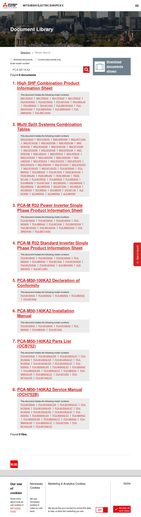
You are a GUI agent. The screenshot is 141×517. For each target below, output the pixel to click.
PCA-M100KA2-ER (47, 356)
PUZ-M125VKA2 (28, 265)
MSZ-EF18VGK (76, 146)
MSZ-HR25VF (39, 153)
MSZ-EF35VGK (66, 150)
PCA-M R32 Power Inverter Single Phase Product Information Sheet (50, 207)
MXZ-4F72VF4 (61, 164)
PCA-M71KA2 (62, 101)
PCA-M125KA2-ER (42, 359)
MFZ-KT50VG (43, 139)
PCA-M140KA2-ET (63, 363)
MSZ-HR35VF (56, 153)
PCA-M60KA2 (38, 171)
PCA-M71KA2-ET (44, 377)
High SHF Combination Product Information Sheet (48, 85)
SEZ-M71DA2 (59, 186)
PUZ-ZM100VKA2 (64, 105)
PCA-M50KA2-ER (31, 370)
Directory (25, 52)
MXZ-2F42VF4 (57, 161)
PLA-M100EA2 (39, 179)
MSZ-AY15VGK (30, 142)
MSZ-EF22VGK (30, 150)
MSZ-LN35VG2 (63, 157)
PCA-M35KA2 (44, 295)
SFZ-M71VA (70, 190)
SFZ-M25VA (75, 186)
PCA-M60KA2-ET (44, 374)
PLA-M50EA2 (72, 179)
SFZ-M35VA (26, 190)
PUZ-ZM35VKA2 (43, 109)
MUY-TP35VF (58, 98)
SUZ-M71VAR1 (41, 268)
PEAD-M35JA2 (28, 175)
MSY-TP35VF (27, 98)
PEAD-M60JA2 (63, 175)
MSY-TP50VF (42, 98)
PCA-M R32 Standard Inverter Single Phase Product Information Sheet (52, 245)
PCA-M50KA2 (61, 295)
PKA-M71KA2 (46, 105)
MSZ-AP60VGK (60, 139)
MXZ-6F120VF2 (49, 168)
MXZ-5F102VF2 (30, 168)
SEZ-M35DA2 (75, 182)
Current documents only (49, 59)
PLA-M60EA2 (27, 182)
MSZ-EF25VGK (48, 150)
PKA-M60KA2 (29, 105)
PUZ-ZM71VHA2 (43, 112)
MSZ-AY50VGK (58, 146)
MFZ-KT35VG (27, 139)
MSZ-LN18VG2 (28, 157)
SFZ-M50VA (40, 190)
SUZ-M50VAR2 (66, 265)
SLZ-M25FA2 (38, 193)
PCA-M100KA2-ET (68, 356)
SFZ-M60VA (55, 190)
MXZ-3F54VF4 (27, 164)
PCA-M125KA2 (45, 101)
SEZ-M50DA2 (27, 186)
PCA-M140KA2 (63, 220)
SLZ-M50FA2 (69, 193)
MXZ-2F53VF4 (74, 161)
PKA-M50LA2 (79, 101)
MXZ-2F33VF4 (40, 161)
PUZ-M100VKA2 (73, 261)
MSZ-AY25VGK (66, 142)
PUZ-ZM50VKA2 (62, 109)
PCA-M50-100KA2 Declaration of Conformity (48, 282)
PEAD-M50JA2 (45, 175)
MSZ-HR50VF (73, 153)
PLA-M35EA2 (55, 179)
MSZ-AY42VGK (40, 146)
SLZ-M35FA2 (54, 193)
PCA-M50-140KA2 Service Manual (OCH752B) (49, 391)
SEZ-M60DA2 (43, 186)
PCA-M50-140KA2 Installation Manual (45, 313)
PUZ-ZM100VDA (73, 224)
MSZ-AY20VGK (48, 142)
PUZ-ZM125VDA (28, 227)
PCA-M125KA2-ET (63, 359)
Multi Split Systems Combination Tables (49, 126)
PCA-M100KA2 (28, 101)
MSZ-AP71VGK (78, 139)
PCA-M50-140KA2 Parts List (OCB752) (44, 343)
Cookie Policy (15, 509)
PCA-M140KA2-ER (42, 363)
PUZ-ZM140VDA (47, 227)
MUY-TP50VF (74, 98)
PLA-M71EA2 (43, 182)
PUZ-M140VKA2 (47, 265)
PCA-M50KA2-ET (52, 370)
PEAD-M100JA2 (73, 171)
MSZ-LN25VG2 (45, 157)
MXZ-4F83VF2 (78, 164)
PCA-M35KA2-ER (40, 366)
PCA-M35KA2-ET (60, 366)
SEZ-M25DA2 (59, 182)
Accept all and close (124, 509)
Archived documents (22, 59)
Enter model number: (20, 63)
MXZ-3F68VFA (44, 164)
